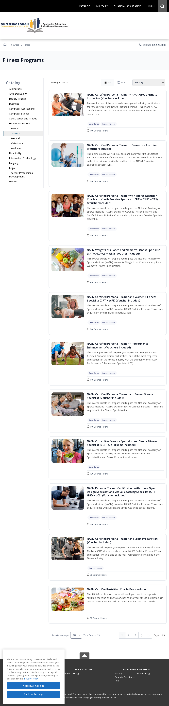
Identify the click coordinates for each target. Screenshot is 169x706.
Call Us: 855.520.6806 (152, 44)
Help (117, 680)
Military (118, 673)
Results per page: (60, 635)
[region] (34, 676)
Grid (123, 82)
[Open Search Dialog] (162, 6)
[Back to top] (84, 671)
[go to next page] (142, 635)
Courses (15, 44)
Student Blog (143, 673)
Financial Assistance (125, 677)
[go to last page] (148, 635)
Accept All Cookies (33, 685)
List (109, 82)
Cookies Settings (33, 694)
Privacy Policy (109, 697)
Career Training (71, 673)
